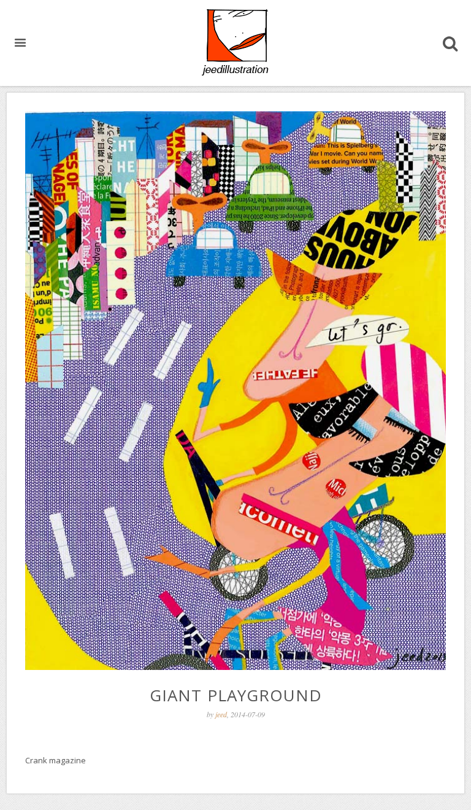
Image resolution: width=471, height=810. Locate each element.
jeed (221, 714)
